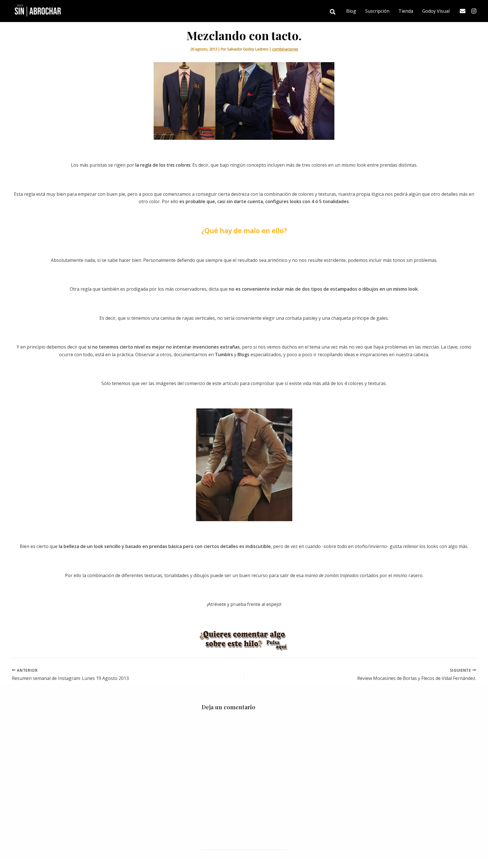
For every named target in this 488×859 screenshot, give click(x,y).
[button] (333, 12)
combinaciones (285, 49)
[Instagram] (474, 11)
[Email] (462, 11)
